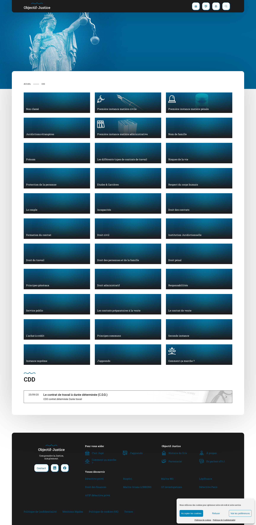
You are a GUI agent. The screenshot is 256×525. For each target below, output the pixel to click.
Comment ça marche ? (104, 461)
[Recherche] (226, 6)
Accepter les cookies (191, 513)
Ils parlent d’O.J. (215, 461)
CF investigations (171, 487)
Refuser (216, 513)
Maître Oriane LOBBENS (137, 487)
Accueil (27, 84)
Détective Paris (208, 487)
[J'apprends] (206, 6)
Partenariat (175, 461)
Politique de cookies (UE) (103, 511)
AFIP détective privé (97, 495)
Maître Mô (167, 478)
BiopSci (127, 478)
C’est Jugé (98, 453)
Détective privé (94, 478)
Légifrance (205, 478)
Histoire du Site (177, 453)
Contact (41, 468)
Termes (128, 511)
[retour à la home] (37, 6)
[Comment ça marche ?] (216, 6)
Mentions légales (73, 511)
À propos (211, 453)
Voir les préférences (240, 513)
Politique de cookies (203, 520)
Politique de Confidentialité (224, 520)
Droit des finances (95, 487)
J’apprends (136, 453)
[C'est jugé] (196, 6)
